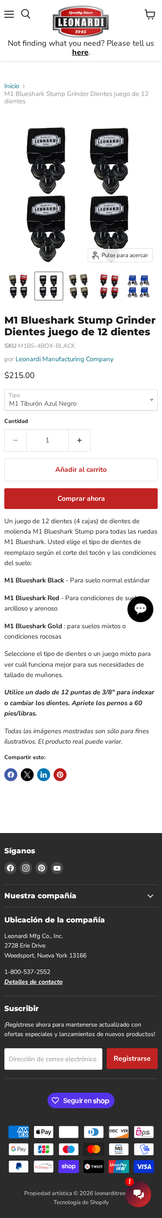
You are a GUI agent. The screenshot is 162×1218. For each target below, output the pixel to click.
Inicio (11, 86)
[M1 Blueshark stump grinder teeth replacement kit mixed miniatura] (18, 286)
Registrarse (132, 1058)
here (80, 52)
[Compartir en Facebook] (10, 774)
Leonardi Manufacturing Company (65, 359)
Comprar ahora (81, 498)
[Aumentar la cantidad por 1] (80, 440)
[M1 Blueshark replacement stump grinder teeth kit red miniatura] (109, 286)
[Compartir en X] (27, 774)
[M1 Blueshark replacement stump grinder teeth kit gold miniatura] (79, 286)
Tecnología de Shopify (81, 1202)
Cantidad (16, 421)
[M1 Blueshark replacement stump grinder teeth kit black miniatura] (49, 286)
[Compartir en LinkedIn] (43, 774)
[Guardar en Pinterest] (60, 774)
